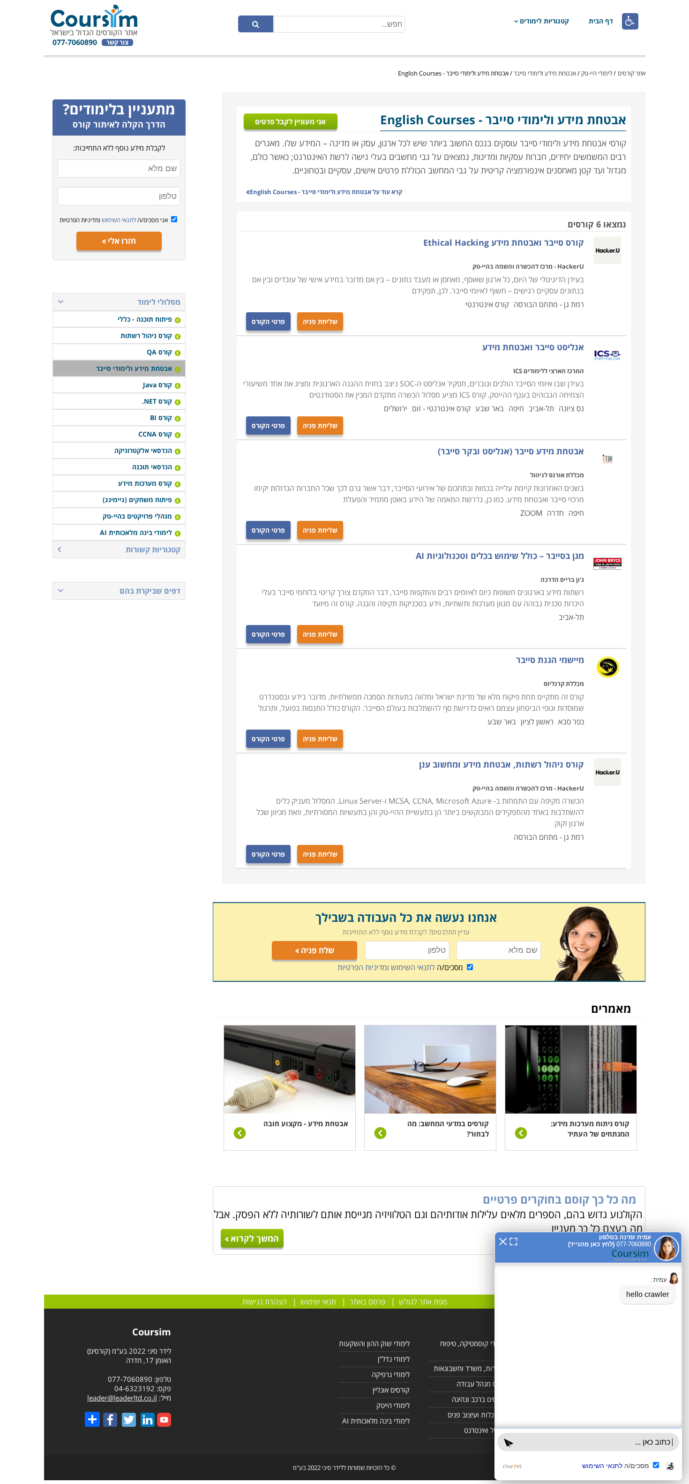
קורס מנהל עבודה (481, 1383)
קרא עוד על (326, 192)
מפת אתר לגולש (423, 1301)
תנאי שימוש (318, 1301)
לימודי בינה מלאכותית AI (136, 532)
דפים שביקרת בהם (150, 591)
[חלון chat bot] (588, 1356)
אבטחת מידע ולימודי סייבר (545, 73)
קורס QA (159, 351)
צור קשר (117, 42)
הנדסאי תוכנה (152, 466)
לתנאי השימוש (118, 220)
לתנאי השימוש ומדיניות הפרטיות (386, 967)
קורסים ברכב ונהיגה (479, 1399)
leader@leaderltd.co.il (122, 1397)
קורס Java (157, 384)
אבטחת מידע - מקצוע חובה (305, 1123)
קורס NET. (157, 401)
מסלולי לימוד (158, 302)
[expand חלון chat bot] (513, 1240)
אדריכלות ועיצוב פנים (477, 1414)
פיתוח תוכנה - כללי (145, 319)
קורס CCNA (155, 433)
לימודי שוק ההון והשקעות (374, 1343)
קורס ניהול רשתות (146, 335)
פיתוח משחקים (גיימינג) (137, 499)
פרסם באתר (367, 1301)
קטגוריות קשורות (153, 549)
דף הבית (601, 20)
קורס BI (161, 417)
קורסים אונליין (391, 1389)
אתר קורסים (631, 73)
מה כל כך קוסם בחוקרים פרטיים (560, 1199)
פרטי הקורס (268, 321)
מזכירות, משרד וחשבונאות (470, 1368)
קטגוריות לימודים (544, 20)
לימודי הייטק (393, 1405)
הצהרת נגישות (264, 1301)
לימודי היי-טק (596, 73)
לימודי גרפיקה (391, 1374)
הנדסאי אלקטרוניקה (143, 450)
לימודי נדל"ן (394, 1358)
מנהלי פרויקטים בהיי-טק (137, 516)
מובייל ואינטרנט (485, 1430)
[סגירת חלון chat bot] (503, 1240)
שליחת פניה (320, 321)
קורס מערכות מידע (145, 483)
